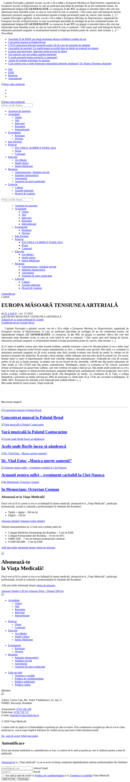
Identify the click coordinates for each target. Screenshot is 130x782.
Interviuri (20, 123)
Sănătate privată (23, 660)
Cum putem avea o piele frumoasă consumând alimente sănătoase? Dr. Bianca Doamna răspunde (59, 63)
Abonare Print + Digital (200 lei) (46, 591)
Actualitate (14, 114)
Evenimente (14, 132)
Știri (10, 69)
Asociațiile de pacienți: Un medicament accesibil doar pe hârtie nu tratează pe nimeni (53, 48)
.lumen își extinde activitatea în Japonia (29, 60)
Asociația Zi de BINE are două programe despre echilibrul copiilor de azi (47, 39)
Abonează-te (8, 762)
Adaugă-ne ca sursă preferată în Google (22, 319)
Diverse (19, 138)
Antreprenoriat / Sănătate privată (32, 172)
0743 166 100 (23, 709)
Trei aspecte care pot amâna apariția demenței (32, 54)
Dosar (18, 150)
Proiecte (12, 144)
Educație (12, 157)
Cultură (19, 187)
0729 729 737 (21, 712)
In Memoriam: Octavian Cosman (30, 489)
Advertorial (21, 178)
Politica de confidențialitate (29, 678)
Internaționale (22, 129)
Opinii (18, 117)
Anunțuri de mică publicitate (30, 181)
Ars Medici (21, 160)
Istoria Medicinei (24, 166)
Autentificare (8, 293)
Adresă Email (40, 768)
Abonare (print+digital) (32, 521)
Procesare (23, 779)
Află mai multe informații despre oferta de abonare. (28, 547)
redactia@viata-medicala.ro (24, 715)
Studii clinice (22, 163)
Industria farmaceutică (26, 175)
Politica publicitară (25, 681)
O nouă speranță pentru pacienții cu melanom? (33, 57)
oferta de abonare (46, 585)
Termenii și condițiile (81, 775)
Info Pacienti (15, 141)
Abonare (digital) (10, 521)
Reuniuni (20, 135)
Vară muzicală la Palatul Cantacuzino (34, 432)
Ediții (11, 72)
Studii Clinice (22, 636)
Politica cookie (23, 684)
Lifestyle (12, 184)
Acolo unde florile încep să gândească (33, 446)
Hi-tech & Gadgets (25, 193)
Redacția (12, 75)
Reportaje (20, 126)
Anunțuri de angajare (19, 111)
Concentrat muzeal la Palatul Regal (27, 42)
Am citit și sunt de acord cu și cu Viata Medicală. (57, 775)
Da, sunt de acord (10, 736)
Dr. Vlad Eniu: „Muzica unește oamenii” (36, 460)
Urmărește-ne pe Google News (18, 322)
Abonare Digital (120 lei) (14, 591)
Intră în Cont (9, 779)
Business (13, 169)
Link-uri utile (15, 672)
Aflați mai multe (29, 736)
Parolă (36, 771)
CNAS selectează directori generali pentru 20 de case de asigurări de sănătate (49, 45)
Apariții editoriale (24, 190)
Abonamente (15, 78)
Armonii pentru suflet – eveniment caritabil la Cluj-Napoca (52, 475)
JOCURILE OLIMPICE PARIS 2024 (35, 147)
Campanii (20, 153)
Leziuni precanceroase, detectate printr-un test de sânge (37, 51)
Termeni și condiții (25, 675)
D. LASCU (11, 313)
